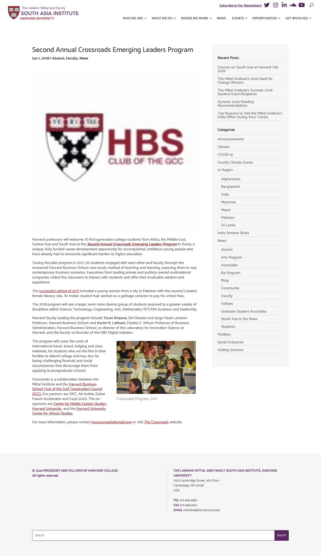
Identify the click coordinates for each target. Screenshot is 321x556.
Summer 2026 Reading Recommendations (236, 104)
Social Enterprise (231, 342)
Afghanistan (230, 179)
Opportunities (264, 18)
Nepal (226, 210)
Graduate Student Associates (244, 311)
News (221, 18)
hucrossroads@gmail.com (111, 422)
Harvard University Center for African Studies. (69, 411)
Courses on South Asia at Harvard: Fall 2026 (248, 69)
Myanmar (228, 202)
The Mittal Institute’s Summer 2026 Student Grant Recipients (245, 92)
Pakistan (228, 218)
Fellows (227, 304)
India (225, 194)
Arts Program (231, 257)
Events (238, 18)
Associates (229, 265)
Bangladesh (230, 187)
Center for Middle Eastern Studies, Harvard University (69, 406)
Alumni (58, 58)
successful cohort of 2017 (59, 291)
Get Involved (297, 18)
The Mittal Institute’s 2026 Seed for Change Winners (245, 81)
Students (228, 327)
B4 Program (230, 273)
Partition (224, 334)
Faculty (72, 58)
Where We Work (194, 18)
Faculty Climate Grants (235, 162)
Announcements (231, 139)
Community (230, 288)
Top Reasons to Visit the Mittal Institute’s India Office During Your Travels (250, 115)
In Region (225, 170)
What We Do (162, 18)
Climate (223, 147)
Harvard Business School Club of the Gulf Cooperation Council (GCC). (67, 389)
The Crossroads (156, 422)
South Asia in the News (239, 319)
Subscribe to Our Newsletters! (240, 5)
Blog (225, 280)
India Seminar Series (233, 233)
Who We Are (133, 18)
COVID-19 (225, 155)
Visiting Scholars (230, 350)
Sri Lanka (228, 225)
